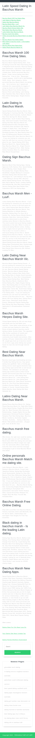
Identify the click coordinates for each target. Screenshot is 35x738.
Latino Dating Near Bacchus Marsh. (12, 32)
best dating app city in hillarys (14, 714)
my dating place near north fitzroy (16, 718)
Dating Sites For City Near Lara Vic (14, 627)
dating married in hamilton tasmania (16, 709)
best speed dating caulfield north (15, 688)
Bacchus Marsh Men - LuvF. (10, 24)
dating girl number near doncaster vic (17, 701)
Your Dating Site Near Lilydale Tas (14, 633)
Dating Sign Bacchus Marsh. (10, 22)
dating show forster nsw (12, 705)
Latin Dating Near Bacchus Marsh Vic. (13, 26)
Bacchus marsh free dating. (10, 34)
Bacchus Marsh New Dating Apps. (12, 45)
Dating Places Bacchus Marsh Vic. (12, 47)
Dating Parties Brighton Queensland (14, 639)
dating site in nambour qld (13, 722)
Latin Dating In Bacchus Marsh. (11, 20)
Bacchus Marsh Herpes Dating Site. (12, 28)
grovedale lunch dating (12, 667)
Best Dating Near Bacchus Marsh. (12, 30)
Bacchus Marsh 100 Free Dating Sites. (13, 18)
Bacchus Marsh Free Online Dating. (13, 39)
